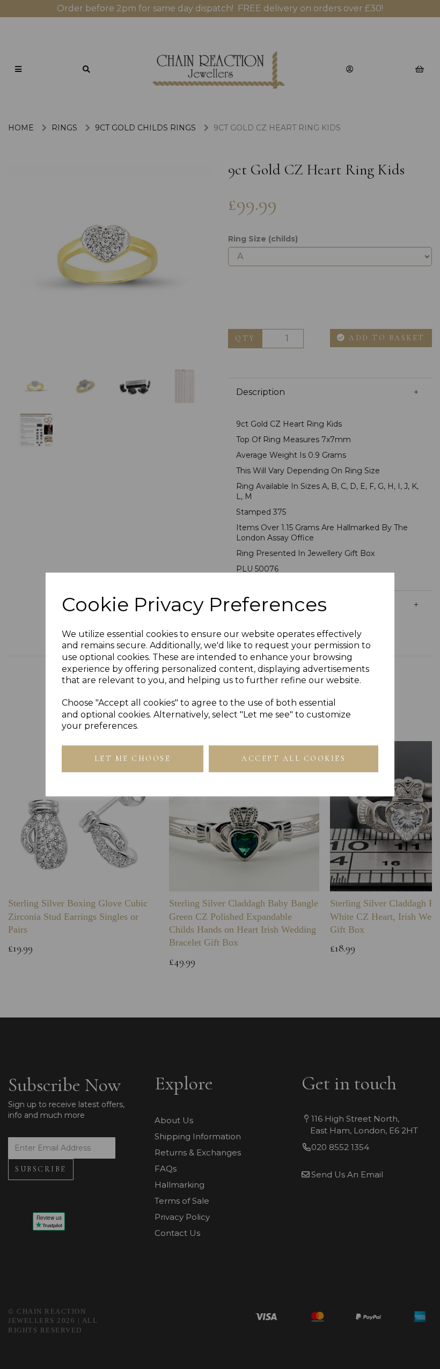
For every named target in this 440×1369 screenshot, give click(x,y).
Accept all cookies (293, 758)
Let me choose (132, 758)
